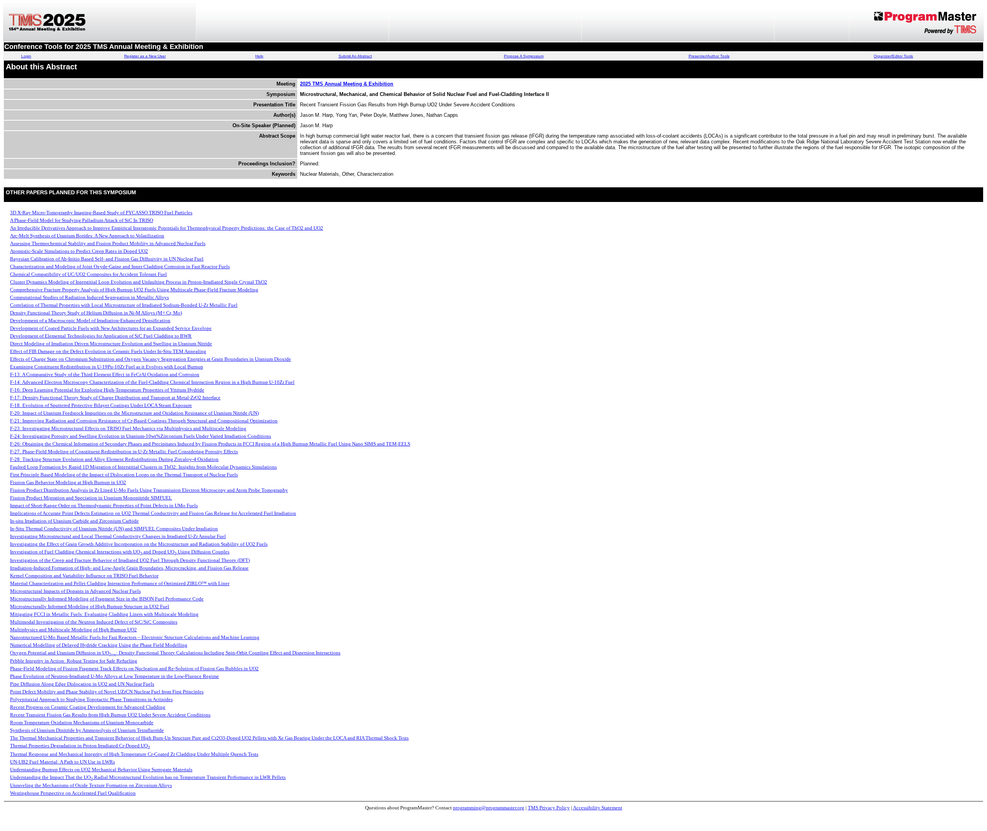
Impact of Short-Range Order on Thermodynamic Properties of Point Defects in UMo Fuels (104, 505)
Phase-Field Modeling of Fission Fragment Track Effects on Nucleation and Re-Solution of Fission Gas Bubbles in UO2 (134, 668)
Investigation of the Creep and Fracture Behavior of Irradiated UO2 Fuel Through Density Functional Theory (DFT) (130, 560)
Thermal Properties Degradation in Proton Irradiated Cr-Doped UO (80, 746)
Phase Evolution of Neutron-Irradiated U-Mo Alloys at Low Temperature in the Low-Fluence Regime (114, 676)
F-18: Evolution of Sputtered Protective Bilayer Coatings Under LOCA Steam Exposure (101, 405)
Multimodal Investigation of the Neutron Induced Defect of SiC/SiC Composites (93, 622)
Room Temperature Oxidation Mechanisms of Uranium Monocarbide (81, 722)
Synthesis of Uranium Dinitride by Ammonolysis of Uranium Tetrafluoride (87, 730)
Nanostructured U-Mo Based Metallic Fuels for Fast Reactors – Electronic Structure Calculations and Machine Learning (134, 637)
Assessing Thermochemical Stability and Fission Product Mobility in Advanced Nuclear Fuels (107, 243)
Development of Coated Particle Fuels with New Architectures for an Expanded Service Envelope (111, 328)
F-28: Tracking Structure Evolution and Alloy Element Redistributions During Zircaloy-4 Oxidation (114, 459)
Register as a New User (145, 56)
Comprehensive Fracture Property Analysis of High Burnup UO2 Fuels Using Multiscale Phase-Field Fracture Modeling (134, 290)
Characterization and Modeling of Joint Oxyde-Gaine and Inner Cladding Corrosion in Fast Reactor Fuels (120, 266)
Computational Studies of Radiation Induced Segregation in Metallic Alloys (89, 297)
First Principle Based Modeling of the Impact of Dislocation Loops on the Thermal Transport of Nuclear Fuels (124, 475)
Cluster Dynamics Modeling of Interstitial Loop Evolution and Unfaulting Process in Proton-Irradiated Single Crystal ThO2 (138, 282)
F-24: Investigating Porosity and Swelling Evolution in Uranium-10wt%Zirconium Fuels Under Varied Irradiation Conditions (140, 436)
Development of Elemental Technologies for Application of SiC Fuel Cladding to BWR (101, 336)
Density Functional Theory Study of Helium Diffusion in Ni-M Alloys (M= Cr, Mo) (96, 313)
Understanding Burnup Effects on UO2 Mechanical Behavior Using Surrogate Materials (101, 769)
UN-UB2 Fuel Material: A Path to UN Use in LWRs (62, 762)
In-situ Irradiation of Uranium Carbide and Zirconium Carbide (74, 521)
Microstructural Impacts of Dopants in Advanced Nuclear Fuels (75, 591)
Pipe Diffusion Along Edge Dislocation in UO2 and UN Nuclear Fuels (82, 684)
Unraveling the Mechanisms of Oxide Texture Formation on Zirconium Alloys (91, 785)
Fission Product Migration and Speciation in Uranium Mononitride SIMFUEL (91, 498)
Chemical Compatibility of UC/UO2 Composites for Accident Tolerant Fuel (88, 274)
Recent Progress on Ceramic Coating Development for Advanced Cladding (87, 707)
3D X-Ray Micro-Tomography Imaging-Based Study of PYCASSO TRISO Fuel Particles (101, 212)
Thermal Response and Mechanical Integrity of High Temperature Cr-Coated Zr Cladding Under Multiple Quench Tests (134, 754)
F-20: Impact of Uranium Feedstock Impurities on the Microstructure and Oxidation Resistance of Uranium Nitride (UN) (134, 413)
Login (26, 56)
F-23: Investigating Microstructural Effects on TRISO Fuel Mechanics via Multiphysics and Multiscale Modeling (128, 428)
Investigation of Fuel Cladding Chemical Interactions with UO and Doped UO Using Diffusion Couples (119, 552)
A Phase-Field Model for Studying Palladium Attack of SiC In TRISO (81, 220)
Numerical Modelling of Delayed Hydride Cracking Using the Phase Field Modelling (98, 645)
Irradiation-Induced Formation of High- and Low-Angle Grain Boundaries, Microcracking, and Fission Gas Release (129, 568)
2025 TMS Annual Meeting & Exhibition (346, 84)
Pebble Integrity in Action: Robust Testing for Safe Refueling (73, 661)
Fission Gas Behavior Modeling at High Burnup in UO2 (68, 482)
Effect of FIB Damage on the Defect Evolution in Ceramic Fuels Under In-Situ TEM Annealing (108, 351)
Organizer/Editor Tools (893, 56)
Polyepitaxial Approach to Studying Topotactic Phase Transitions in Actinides (91, 699)
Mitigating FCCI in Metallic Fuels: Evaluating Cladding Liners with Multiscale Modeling (104, 614)
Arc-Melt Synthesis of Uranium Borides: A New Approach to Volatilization (87, 236)
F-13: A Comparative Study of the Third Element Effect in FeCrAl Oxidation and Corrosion (104, 374)
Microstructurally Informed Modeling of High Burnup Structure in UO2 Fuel (89, 606)
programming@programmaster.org (488, 808)
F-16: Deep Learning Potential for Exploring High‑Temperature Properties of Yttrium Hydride (107, 390)
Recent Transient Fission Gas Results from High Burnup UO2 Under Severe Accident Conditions (110, 715)
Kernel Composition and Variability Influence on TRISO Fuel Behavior (84, 576)
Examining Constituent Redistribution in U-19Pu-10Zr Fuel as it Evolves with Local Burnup (106, 367)
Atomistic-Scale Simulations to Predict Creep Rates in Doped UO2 (79, 251)
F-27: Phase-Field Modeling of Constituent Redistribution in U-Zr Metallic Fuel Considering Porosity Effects (124, 451)
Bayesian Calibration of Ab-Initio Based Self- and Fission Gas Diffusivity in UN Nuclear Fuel (107, 259)
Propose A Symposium (524, 56)
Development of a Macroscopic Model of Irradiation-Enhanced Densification (90, 320)
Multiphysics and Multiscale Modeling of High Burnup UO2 (73, 630)
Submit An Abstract (355, 56)
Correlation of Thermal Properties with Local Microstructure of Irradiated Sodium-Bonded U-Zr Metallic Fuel (123, 305)
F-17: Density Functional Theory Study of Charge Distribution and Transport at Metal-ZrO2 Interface (115, 397)
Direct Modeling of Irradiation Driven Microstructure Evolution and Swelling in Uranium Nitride (111, 344)
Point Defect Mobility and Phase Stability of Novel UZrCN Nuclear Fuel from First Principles (107, 692)
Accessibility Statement (597, 808)
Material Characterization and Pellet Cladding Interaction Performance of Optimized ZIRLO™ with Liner (119, 583)
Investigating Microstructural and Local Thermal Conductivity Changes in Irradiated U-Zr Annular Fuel (118, 536)
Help (259, 56)
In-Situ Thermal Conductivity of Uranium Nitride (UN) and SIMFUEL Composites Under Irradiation (114, 529)
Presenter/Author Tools (709, 56)
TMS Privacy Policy (549, 808)
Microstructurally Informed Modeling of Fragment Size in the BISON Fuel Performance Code (107, 599)
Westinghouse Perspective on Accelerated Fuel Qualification (73, 793)
